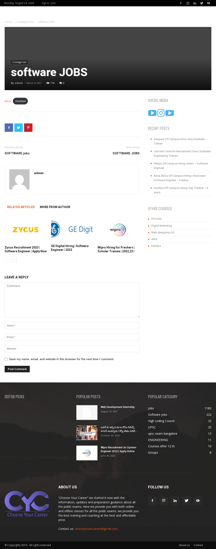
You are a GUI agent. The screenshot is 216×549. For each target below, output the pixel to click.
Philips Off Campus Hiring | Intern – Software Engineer (181, 166)
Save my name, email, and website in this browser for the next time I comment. (61, 359)
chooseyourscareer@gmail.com (96, 529)
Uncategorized (25, 22)
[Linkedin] (195, 3)
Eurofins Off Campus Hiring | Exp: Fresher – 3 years (181, 190)
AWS (154, 239)
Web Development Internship (118, 407)
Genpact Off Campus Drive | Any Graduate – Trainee (180, 141)
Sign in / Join (49, 3)
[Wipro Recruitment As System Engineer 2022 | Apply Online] (86, 453)
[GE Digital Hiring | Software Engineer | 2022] (72, 229)
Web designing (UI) (163, 232)
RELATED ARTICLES (21, 207)
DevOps (156, 245)
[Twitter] (201, 3)
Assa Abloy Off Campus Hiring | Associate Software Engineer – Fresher (179, 178)
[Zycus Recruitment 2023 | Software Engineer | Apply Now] (26, 229)
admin (19, 82)
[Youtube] (208, 3)
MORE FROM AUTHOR (55, 207)
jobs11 (8, 101)
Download (20, 101)
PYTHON (156, 218)
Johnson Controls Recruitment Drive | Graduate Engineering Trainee (182, 153)
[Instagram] (188, 3)
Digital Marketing (161, 225)
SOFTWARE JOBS (126, 153)
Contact (198, 545)
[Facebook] (181, 3)
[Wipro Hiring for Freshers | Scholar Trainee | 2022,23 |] (119, 229)
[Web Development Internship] (86, 412)
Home (8, 22)
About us (184, 545)
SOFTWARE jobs (17, 153)
